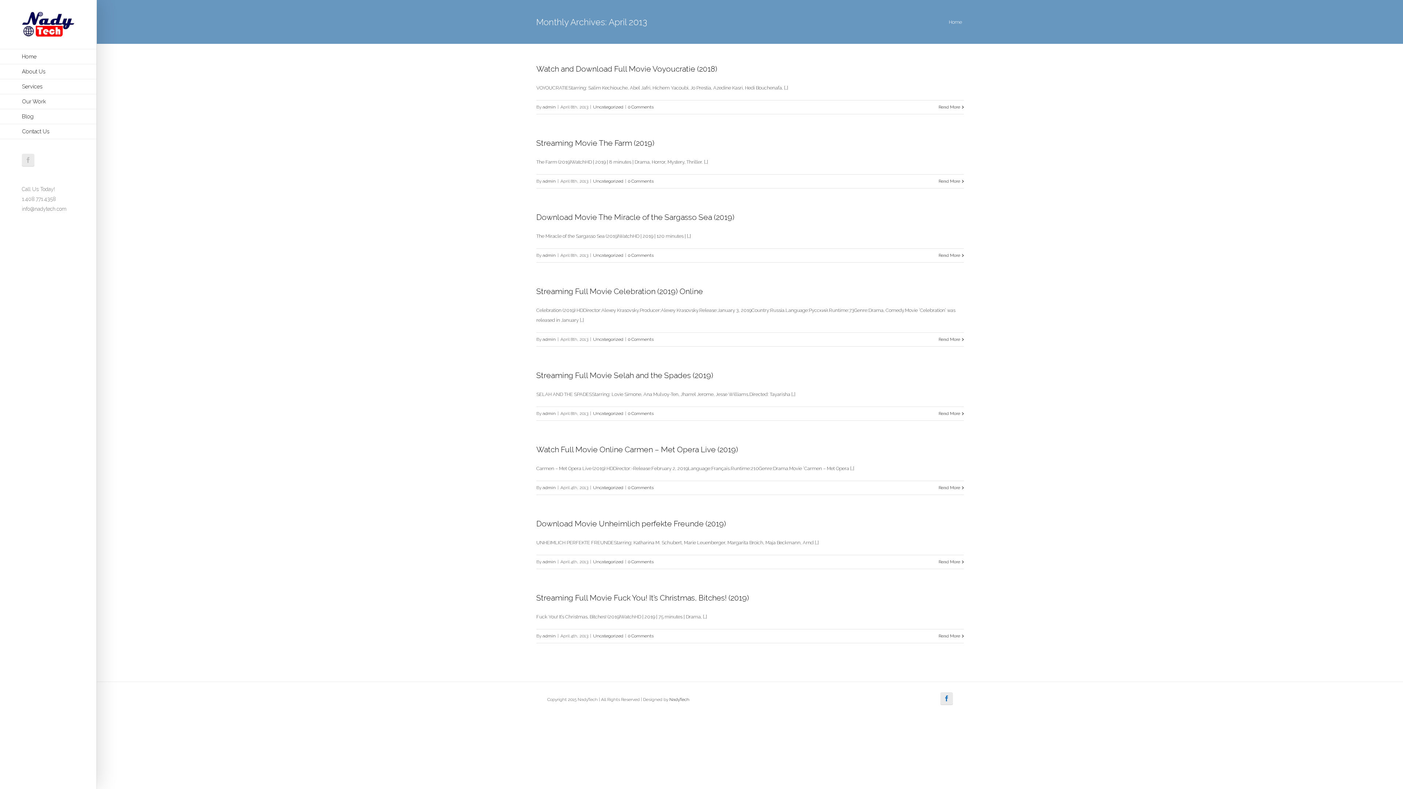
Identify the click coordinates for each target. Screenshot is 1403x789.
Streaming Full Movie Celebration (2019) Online (619, 291)
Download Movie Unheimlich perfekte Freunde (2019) (631, 523)
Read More (949, 107)
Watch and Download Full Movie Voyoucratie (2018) (626, 68)
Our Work (34, 101)
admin (549, 107)
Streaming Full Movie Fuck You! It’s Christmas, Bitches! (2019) (642, 597)
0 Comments (641, 107)
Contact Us (35, 131)
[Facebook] (28, 160)
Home (29, 56)
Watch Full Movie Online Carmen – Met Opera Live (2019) (637, 449)
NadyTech (679, 699)
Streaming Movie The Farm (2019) (595, 143)
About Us (33, 71)
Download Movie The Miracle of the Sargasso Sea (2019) (635, 217)
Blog (28, 116)
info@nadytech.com (44, 209)
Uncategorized (608, 107)
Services (32, 86)
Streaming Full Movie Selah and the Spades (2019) (624, 375)
